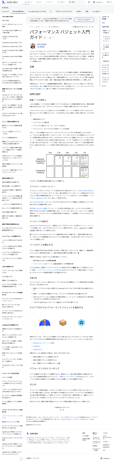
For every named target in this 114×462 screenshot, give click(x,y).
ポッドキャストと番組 (96, 449)
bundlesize (36, 346)
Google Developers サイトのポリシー (70, 419)
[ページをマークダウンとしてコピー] (50, 37)
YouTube (105, 441)
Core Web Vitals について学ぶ (37, 11)
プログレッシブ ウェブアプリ (64, 11)
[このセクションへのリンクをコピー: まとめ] (37, 385)
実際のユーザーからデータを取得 (70, 377)
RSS (104, 450)
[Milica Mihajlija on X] (38, 47)
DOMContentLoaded (85, 191)
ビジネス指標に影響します (81, 51)
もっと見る (60, 2)
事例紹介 (95, 446)
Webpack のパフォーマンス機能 (43, 343)
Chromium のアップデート (96, 442)
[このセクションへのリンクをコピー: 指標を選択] (42, 94)
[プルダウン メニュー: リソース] (32, 2)
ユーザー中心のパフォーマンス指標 (62, 196)
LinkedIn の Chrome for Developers (106, 446)
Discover (39, 2)
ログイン (109, 2)
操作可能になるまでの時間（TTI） (41, 208)
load (36, 193)
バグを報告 (85, 436)
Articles (5, 8)
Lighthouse (39, 198)
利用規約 (28, 458)
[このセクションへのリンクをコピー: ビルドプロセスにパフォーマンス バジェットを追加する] (84, 308)
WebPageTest (43, 226)
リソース (27, 2)
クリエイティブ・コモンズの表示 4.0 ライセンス (64, 417)
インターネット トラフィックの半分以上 (50, 270)
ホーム (31, 27)
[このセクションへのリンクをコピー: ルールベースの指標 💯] (50, 222)
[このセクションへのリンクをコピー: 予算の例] (38, 278)
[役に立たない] (92, 27)
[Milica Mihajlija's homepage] (43, 47)
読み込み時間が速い (18, 11)
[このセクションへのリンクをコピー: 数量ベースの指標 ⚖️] (48, 100)
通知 (87, 11)
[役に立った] (90, 27)
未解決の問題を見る (86, 439)
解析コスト (41, 89)
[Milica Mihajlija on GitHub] (41, 47)
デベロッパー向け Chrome (96, 438)
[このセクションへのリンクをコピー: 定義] (35, 67)
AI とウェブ (5, 11)
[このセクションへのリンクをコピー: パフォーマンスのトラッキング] (61, 369)
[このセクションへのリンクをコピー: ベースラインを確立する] (54, 245)
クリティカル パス (39, 264)
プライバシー (36, 458)
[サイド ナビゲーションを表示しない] (21, 459)
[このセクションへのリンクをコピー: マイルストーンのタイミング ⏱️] (57, 187)
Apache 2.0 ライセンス (35, 419)
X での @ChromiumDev (107, 437)
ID (50, 11)
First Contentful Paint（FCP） (39, 202)
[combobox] (77, 2)
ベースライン (49, 2)
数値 (36, 268)
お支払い (79, 11)
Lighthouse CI (37, 349)
